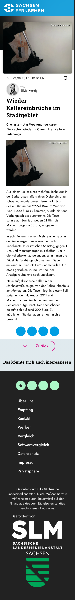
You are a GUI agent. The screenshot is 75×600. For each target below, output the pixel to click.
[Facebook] (32, 385)
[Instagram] (43, 385)
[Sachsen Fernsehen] (24, 8)
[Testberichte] (21, 385)
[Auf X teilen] (32, 331)
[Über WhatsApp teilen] (43, 331)
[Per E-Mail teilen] (54, 331)
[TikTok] (54, 385)
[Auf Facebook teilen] (21, 331)
